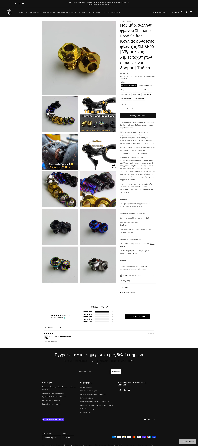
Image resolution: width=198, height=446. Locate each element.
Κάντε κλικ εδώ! (132, 253)
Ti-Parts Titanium (51, 445)
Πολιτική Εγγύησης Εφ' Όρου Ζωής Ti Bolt (94, 402)
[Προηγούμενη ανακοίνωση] (66, 4)
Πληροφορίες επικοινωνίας (145, 445)
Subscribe (116, 372)
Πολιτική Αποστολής (87, 409)
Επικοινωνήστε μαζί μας (88, 391)
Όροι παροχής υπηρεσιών (115, 445)
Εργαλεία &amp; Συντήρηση (51, 404)
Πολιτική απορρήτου (100, 445)
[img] (49, 333)
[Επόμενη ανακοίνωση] (132, 4)
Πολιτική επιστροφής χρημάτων (84, 445)
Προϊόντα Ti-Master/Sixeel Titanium (54, 397)
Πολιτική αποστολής (130, 445)
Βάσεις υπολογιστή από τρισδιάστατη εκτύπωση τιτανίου (59, 388)
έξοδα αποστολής (127, 76)
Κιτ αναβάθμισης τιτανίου (51, 400)
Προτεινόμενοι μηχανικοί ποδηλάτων (93, 394)
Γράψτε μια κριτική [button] (137, 316)
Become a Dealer (85, 412)
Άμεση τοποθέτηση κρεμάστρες (53, 393)
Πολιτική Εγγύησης (86, 398)
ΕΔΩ (147, 218)
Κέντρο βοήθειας (86, 387)
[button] (22, 12)
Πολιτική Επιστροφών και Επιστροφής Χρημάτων (97, 405)
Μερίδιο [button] (125, 287)
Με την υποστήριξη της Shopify (64, 445)
